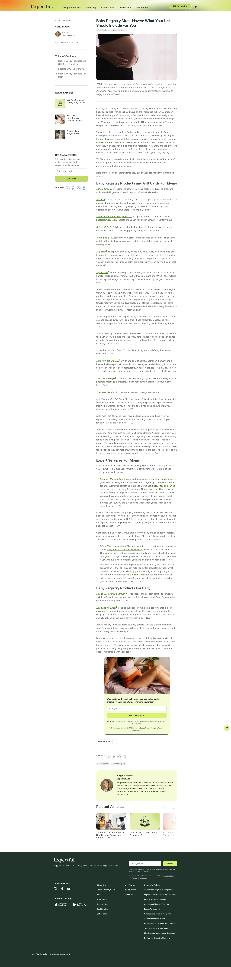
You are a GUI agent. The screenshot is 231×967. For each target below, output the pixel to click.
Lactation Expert (118, 30)
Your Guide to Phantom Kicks (156, 928)
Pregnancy (91, 7)
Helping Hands (130, 890)
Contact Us (128, 894)
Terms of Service (137, 878)
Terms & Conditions (142, 871)
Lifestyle (67, 20)
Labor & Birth (107, 7)
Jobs (99, 894)
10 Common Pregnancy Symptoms (158, 890)
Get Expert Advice (136, 715)
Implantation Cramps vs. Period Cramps (160, 894)
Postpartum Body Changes (155, 899)
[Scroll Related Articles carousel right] (173, 809)
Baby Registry (103, 30)
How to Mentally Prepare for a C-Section (160, 923)
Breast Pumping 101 (152, 909)
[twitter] (72, 188)
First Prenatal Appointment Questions (159, 933)
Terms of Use (102, 904)
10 (126, 593)
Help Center (129, 885)
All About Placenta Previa (154, 919)
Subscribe (182, 6)
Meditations (142, 7)
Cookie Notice (102, 909)
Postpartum (125, 7)
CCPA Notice (102, 914)
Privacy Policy (154, 721)
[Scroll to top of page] (227, 727)
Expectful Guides (152, 885)
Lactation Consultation (162, 479)
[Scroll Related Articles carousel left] (165, 809)
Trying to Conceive (71, 7)
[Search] (196, 8)
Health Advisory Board (106, 890)
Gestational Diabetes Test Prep (156, 904)
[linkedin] (83, 188)
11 (116, 607)
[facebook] (78, 188)
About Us (101, 885)
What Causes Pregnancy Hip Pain (157, 914)
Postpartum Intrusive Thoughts (157, 938)
